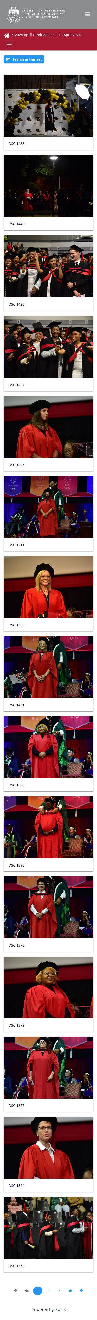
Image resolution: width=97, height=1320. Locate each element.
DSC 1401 (16, 705)
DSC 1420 (16, 304)
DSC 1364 (16, 1186)
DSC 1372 (16, 1025)
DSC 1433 (16, 144)
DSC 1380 (16, 785)
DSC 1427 (16, 385)
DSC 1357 (16, 1106)
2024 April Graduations (34, 34)
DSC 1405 (16, 465)
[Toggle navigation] (87, 14)
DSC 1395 (16, 625)
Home (7, 36)
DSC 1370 (16, 945)
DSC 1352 (16, 1266)
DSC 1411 (16, 545)
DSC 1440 (16, 224)
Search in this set (26, 59)
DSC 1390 (16, 865)
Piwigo (60, 1309)
